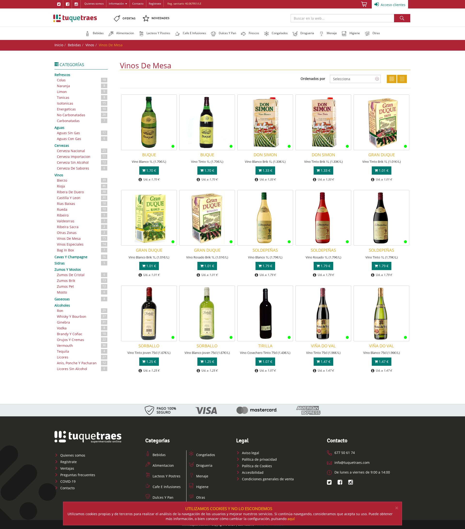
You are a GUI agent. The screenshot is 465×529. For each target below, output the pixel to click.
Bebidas (74, 45)
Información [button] (116, 3)
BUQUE (149, 154)
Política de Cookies (256, 466)
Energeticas (81, 109)
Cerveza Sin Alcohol (81, 162)
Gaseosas (79, 299)
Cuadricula (391, 79)
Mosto (81, 292)
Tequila (81, 351)
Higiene (202, 486)
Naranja (81, 86)
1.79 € (267, 266)
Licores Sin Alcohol (81, 368)
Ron (81, 310)
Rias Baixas (81, 203)
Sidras (79, 263)
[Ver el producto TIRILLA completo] (265, 313)
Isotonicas (81, 103)
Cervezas (61, 145)
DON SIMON (265, 154)
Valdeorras (81, 221)
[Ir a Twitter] (58, 4)
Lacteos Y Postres (166, 476)
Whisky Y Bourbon (81, 316)
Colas (81, 80)
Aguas (59, 127)
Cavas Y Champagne (80, 257)
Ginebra (81, 322)
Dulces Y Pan (162, 497)
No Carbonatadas (81, 115)
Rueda (81, 209)
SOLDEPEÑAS (265, 250)
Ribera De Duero (81, 192)
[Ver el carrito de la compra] (364, 5)
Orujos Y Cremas (81, 339)
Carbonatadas (81, 120)
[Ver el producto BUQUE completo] (149, 122)
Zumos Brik (81, 280)
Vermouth (81, 345)
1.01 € (383, 170)
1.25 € (150, 361)
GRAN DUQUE (381, 154)
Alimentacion (163, 465)
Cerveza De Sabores (81, 168)
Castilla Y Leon (81, 197)
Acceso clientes (392, 4)
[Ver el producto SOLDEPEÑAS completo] (265, 218)
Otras (200, 497)
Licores (81, 357)
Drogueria (203, 465)
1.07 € (267, 361)
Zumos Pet (81, 286)
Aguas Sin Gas (81, 133)
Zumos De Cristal (81, 274)
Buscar (402, 18)
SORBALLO (149, 346)
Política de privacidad (259, 459)
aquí (291, 518)
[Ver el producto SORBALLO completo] (149, 313)
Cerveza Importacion (81, 156)
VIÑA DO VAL (323, 346)
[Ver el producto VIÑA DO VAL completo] (323, 313)
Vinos (89, 45)
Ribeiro (81, 215)
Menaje (201, 476)
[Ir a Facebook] (67, 4)
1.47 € (325, 361)
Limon (81, 91)
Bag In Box (81, 250)
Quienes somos (94, 3)
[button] (94, 33)
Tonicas (81, 97)
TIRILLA (265, 346)
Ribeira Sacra (81, 227)
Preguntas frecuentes (77, 475)
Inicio (58, 45)
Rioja (81, 186)
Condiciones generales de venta (267, 479)
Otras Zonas (81, 232)
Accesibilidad (252, 472)
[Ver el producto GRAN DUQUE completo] (381, 122)
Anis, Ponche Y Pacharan (81, 363)
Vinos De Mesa (81, 238)
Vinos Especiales (81, 244)
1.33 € (267, 170)
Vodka (81, 328)
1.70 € (150, 170)
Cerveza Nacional (81, 150)
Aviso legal (250, 453)
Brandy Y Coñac (81, 334)
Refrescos (62, 74)
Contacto (138, 3)
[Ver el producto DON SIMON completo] (265, 122)
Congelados (205, 454)
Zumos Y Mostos (67, 269)
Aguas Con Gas (81, 138)
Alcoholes (62, 305)
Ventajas (66, 468)
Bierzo (81, 180)
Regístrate (155, 3)
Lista (402, 79)
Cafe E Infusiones (166, 486)
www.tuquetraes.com (75, 18)
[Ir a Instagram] (76, 4)
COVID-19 (67, 481)
